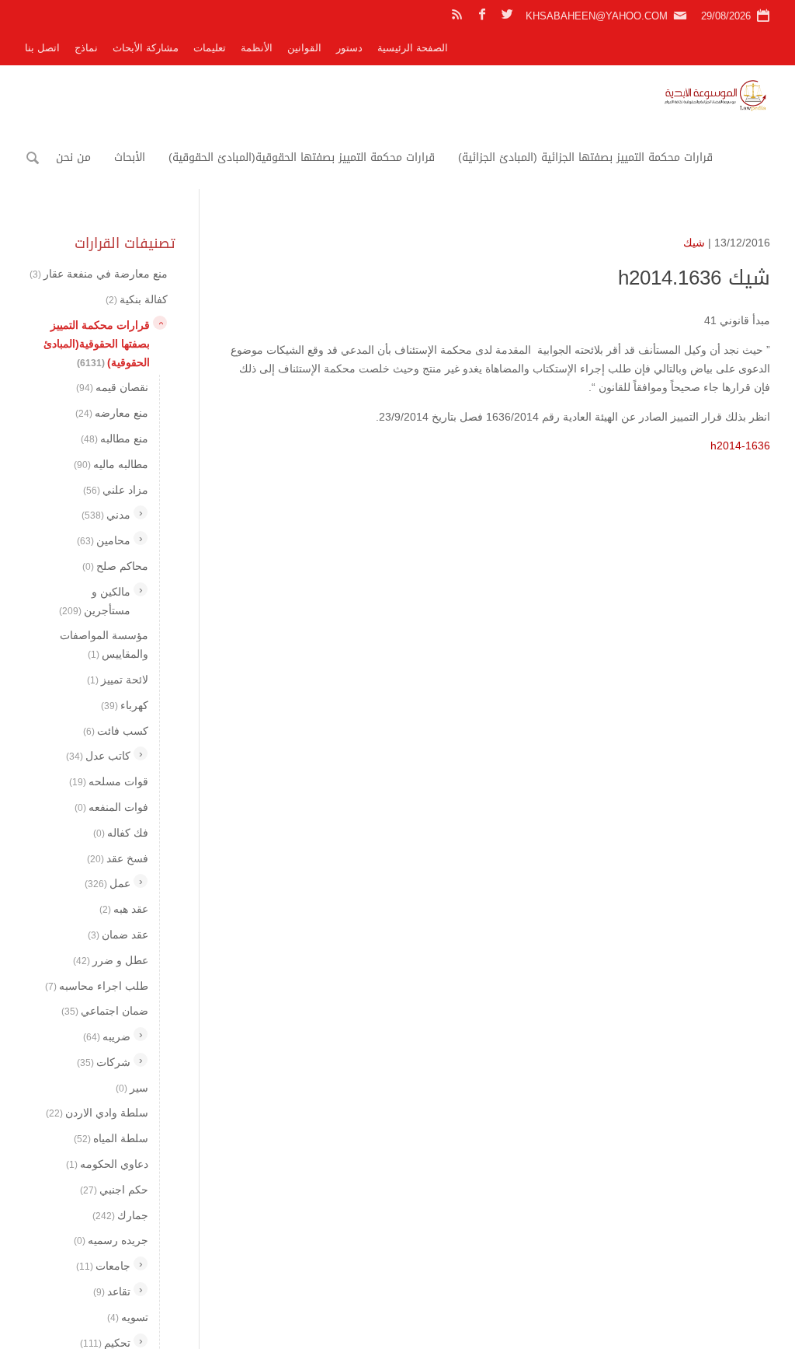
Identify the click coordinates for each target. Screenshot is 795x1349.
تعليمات (209, 48)
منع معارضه (111, 413)
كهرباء (124, 705)
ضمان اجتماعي (104, 1011)
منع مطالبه (114, 438)
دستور (349, 48)
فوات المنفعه (111, 807)
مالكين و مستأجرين (94, 601)
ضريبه (106, 1036)
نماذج (86, 48)
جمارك (120, 1215)
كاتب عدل (98, 756)
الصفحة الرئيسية (412, 48)
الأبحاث (129, 157)
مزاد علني (115, 490)
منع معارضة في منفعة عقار (99, 273)
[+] (141, 512)
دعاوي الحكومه (107, 1164)
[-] (160, 323)
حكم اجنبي (114, 1189)
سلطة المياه (111, 1138)
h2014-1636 (740, 445)
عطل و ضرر (110, 960)
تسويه (127, 1317)
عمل (107, 883)
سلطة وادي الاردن (97, 1112)
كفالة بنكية (137, 299)
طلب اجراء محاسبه (96, 986)
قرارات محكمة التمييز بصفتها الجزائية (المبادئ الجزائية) (585, 157)
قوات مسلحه (108, 781)
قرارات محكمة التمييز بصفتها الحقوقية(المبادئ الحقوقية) (301, 157)
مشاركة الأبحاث (146, 48)
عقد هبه (123, 909)
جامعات (103, 1266)
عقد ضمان (118, 934)
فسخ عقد (117, 858)
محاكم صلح (115, 566)
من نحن (73, 157)
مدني (106, 514)
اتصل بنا (42, 48)
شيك (694, 242)
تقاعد (111, 1291)
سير (132, 1088)
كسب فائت (115, 731)
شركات (103, 1062)
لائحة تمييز (117, 679)
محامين (103, 540)
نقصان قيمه (112, 387)
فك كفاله (120, 833)
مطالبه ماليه (111, 464)
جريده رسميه (111, 1240)
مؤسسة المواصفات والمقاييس (104, 644)
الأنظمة (257, 48)
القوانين (304, 48)
